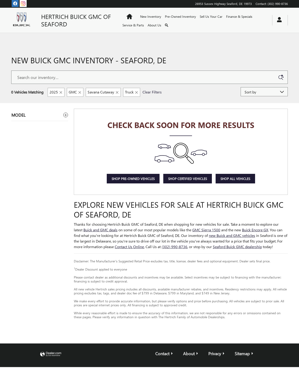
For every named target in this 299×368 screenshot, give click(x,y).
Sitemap (242, 353)
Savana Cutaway (101, 91)
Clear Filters (152, 91)
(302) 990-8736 (174, 246)
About (189, 353)
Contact (162, 353)
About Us (154, 25)
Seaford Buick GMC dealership (237, 246)
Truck (129, 91)
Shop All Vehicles (235, 178)
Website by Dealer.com (50, 354)
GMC (73, 91)
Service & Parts (133, 25)
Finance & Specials (239, 16)
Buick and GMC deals (100, 229)
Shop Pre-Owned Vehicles (133, 178)
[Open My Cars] (278, 20)
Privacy (214, 353)
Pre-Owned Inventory (180, 16)
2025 (54, 91)
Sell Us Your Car (211, 16)
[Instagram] (23, 3)
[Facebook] (15, 3)
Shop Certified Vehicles (187, 178)
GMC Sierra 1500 (206, 229)
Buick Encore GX (255, 229)
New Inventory (150, 16)
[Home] (22, 20)
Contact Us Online (129, 246)
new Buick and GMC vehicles (232, 235)
